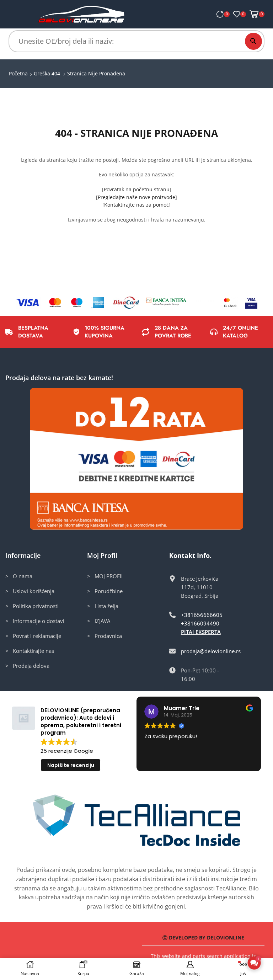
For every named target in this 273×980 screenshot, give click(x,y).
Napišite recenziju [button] (70, 765)
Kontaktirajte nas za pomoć (136, 204)
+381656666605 (202, 614)
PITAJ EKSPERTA (201, 631)
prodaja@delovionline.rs (211, 651)
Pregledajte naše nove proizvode (136, 197)
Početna (18, 73)
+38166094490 (200, 623)
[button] (254, 963)
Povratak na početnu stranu (137, 189)
